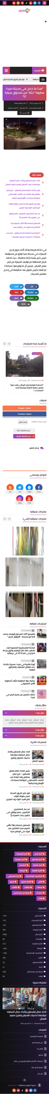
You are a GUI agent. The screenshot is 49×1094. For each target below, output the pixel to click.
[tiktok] (26, 3)
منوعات (39, 892)
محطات (39, 887)
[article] (24, 319)
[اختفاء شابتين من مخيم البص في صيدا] (41, 694)
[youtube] (31, 3)
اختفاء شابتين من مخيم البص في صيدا (20, 696)
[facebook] (39, 3)
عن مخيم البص (37, 1042)
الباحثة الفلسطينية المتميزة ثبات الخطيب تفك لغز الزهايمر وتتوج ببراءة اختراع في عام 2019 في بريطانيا (19, 650)
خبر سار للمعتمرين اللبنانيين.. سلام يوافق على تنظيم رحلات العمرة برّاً (24, 215)
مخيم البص (12, 1085)
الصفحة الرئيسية (35, 108)
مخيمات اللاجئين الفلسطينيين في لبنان (28, 1061)
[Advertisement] (24, 40)
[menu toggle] (44, 3)
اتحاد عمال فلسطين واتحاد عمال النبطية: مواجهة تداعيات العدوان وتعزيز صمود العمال (22, 182)
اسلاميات (22, 865)
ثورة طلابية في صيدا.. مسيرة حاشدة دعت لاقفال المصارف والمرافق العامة (19, 667)
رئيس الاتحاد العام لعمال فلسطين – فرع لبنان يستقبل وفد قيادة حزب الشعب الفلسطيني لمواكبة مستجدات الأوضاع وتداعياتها (23, 194)
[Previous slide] (9, 519)
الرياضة (22, 870)
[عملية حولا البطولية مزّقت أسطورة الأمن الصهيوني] (41, 680)
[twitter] (35, 3)
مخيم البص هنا (37, 1067)
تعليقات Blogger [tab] (24, 408)
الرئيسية (37, 70)
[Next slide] (5, 344)
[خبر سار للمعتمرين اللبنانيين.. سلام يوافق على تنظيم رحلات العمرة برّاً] (38, 812)
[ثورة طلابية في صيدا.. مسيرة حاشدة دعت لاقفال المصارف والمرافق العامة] (41, 664)
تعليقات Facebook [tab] (24, 414)
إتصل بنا (40, 1048)
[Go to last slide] (9, 344)
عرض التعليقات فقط (23, 430)
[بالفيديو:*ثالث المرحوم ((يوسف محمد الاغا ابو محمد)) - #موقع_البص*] (41, 633)
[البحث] (5, 3)
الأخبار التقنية (37, 870)
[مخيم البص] (24, 10)
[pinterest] (22, 3)
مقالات (14, 887)
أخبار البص (38, 854)
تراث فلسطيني (13, 876)
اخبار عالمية (37, 865)
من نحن (40, 1073)
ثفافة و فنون (26, 881)
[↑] (25, 1080)
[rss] (18, 3)
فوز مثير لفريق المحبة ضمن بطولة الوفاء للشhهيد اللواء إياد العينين (24, 205)
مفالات (27, 887)
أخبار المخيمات (21, 854)
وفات (40, 898)
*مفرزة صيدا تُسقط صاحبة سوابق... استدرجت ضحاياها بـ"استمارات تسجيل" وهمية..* (23, 234)
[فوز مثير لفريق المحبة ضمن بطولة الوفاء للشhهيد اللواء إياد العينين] (38, 796)
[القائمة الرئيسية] (6, 70)
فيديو (12, 881)
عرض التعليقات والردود (23, 436)
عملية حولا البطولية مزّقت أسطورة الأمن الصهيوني (20, 682)
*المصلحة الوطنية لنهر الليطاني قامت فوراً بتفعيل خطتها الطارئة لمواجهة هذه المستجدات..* (26, 387)
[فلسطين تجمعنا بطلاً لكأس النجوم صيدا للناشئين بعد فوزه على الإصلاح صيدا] (38, 828)
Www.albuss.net (39, 1023)
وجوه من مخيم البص (21, 892)
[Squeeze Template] (39, 1085)
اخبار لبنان (22, 108)
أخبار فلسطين (37, 859)
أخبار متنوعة (12, 108)
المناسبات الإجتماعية (34, 876)
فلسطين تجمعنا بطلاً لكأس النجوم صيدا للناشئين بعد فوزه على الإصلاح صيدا (25, 225)
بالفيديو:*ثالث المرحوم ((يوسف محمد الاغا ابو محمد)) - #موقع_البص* (19, 635)
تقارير (40, 881)
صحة (40, 967)
